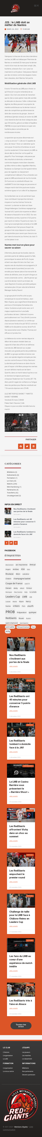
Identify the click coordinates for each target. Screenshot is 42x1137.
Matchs (10, 484)
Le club (6, 1048)
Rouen (21, 618)
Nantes (8, 606)
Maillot (15, 601)
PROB (10, 611)
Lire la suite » (17, 514)
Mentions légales (21, 1127)
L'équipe (26, 1048)
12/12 (7, 126)
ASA (23, 569)
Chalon (8, 578)
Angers (8, 569)
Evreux (29, 588)
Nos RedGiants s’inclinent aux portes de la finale (19, 658)
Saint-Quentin (24, 623)
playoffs (30, 606)
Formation (11, 478)
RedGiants (11, 618)
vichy (8, 631)
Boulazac (10, 573)
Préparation (21, 612)
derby (16, 588)
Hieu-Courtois (18, 592)
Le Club (10, 481)
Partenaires (11, 490)
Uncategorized (12, 495)
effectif (22, 588)
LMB (24, 596)
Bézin (18, 574)
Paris (23, 606)
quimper (32, 612)
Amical (32, 564)
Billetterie (11, 472)
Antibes (16, 569)
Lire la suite (13, 666)
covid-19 (27, 584)
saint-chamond (12, 623)
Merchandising (13, 487)
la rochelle (33, 592)
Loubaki (8, 601)
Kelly (25, 592)
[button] (36, 5)
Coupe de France (14, 583)
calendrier (26, 574)
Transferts (11, 493)
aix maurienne (21, 564)
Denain (8, 588)
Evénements (12, 475)
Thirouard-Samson (23, 627)
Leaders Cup (13, 596)
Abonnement (9, 565)
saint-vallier (10, 627)
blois (28, 569)
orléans (16, 606)
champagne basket (22, 578)
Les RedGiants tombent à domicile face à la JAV (20, 744)
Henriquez (9, 592)
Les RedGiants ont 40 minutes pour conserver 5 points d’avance (24, 521)
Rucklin (28, 618)
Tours (33, 627)
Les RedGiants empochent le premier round (17, 874)
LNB (30, 597)
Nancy (28, 601)
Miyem (21, 601)
